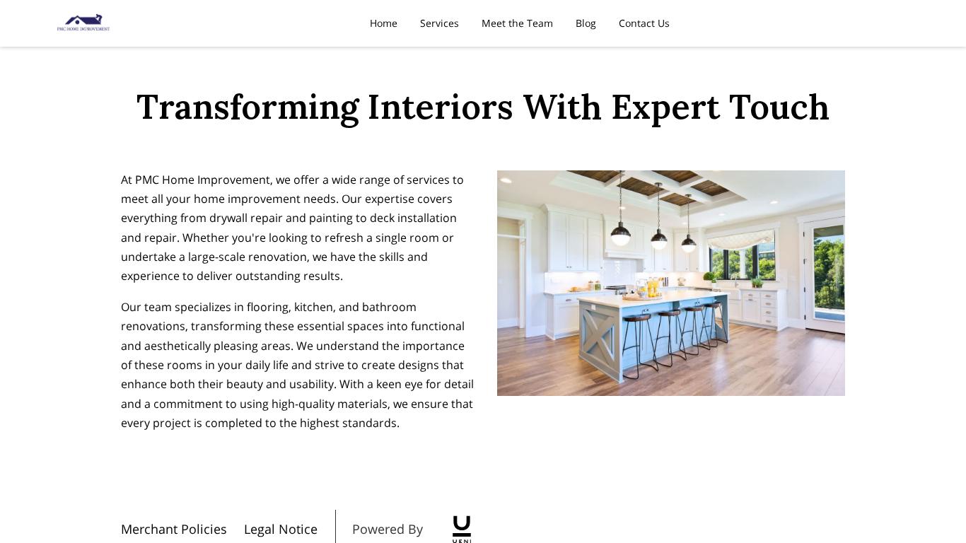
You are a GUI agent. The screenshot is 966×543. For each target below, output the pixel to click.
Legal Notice (281, 528)
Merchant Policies (174, 528)
